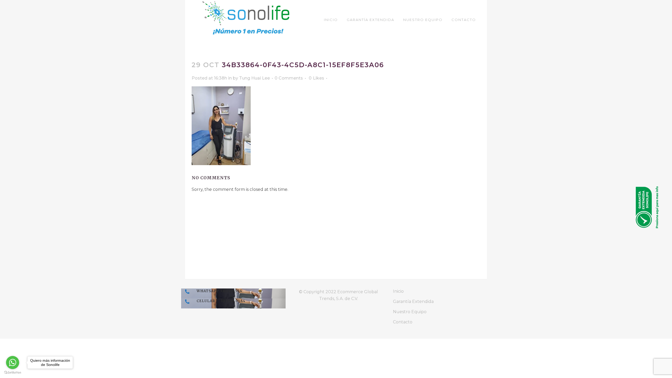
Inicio (398, 291)
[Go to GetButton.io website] (12, 372)
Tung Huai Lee (254, 78)
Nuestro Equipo (410, 311)
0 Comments (289, 78)
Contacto (402, 321)
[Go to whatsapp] (12, 362)
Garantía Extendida (413, 301)
